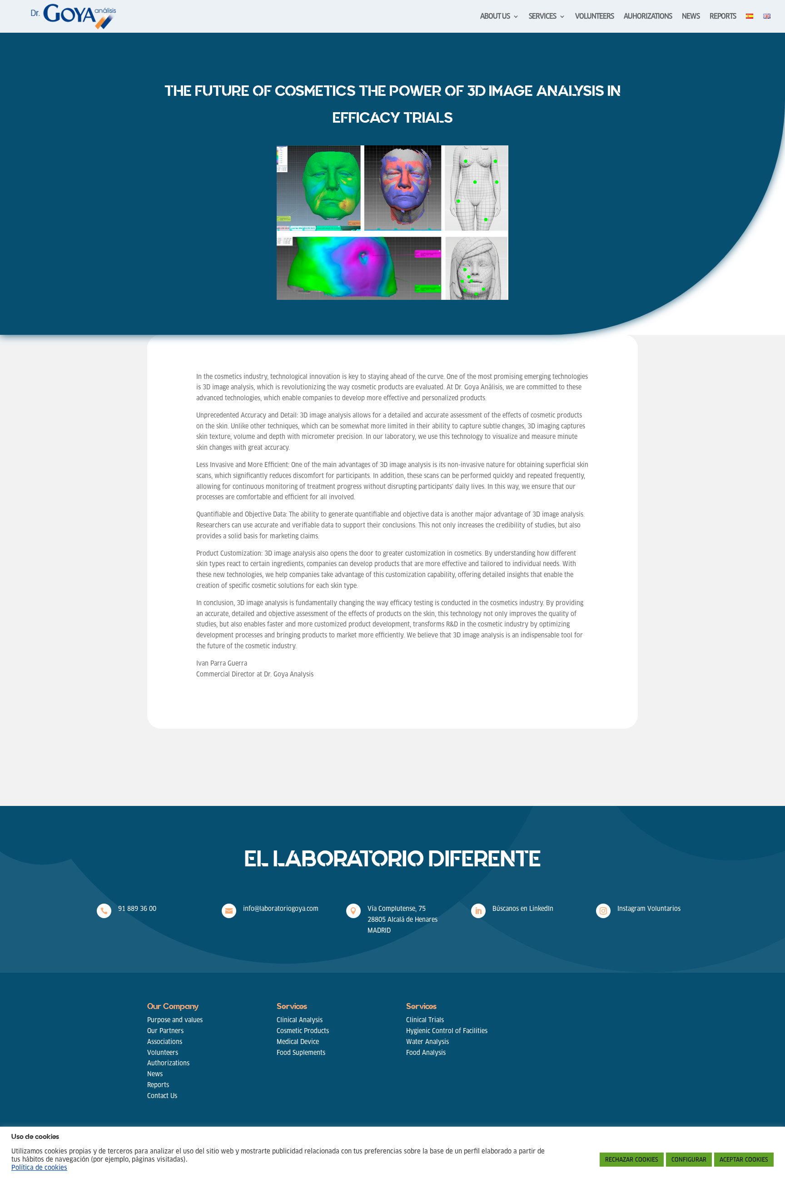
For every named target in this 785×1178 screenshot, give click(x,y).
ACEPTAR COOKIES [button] (744, 1159)
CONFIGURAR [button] (688, 1159)
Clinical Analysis (300, 1020)
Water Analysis (427, 1042)
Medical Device (298, 1042)
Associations (164, 1042)
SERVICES (542, 17)
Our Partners (165, 1031)
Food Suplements (301, 1053)
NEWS (691, 17)
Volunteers (162, 1053)
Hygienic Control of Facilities (446, 1031)
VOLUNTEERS (594, 17)
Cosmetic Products (303, 1031)
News (155, 1074)
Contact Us (162, 1096)
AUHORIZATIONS (648, 17)
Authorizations (168, 1063)
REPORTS (723, 17)
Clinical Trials (425, 1020)
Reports (158, 1085)
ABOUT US (495, 17)
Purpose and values (175, 1020)
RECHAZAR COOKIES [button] (631, 1159)
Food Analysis (426, 1053)
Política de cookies (39, 1167)
